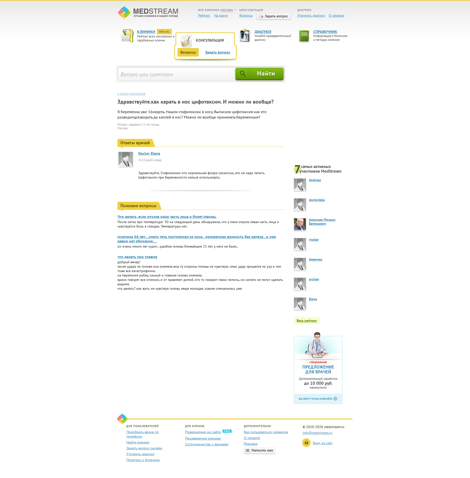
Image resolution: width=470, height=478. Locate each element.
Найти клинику (138, 442)
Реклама (251, 444)
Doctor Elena (149, 153)
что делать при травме (137, 256)
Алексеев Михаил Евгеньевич (322, 221)
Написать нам (262, 450)
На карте (221, 15)
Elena (313, 299)
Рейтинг (204, 15)
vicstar (314, 239)
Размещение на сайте (203, 432)
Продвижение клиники (203, 438)
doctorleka (317, 200)
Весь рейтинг (307, 320)
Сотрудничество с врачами (206, 444)
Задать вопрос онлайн (144, 448)
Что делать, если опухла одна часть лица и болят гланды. (167, 216)
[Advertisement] (323, 114)
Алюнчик (315, 259)
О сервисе (336, 15)
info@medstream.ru (317, 432)
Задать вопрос (276, 16)
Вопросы (246, 15)
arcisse (314, 279)
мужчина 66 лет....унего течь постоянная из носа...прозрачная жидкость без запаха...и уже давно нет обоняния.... (197, 238)
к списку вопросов (131, 93)
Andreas (315, 180)
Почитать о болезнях (143, 460)
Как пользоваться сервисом (266, 432)
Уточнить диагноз (311, 15)
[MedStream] (148, 13)
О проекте (252, 438)
